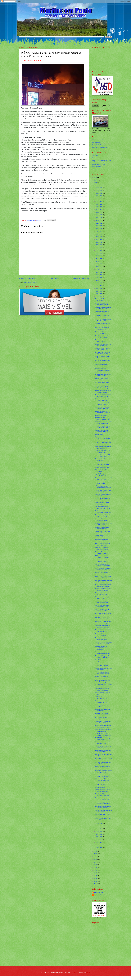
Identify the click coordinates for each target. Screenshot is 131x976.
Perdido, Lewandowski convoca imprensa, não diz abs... (103, 589)
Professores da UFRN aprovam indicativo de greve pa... (103, 622)
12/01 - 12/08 (99, 196)
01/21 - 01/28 (99, 842)
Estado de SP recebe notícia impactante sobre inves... (102, 540)
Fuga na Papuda (99, 434)
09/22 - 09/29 (99, 223)
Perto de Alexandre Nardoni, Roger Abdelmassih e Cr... (102, 303)
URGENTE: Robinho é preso (102, 467)
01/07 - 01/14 (99, 848)
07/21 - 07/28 (99, 247)
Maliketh (76, 972)
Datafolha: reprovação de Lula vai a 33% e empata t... (102, 515)
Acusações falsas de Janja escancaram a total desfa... (102, 430)
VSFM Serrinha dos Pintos (98, 140)
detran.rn (94, 169)
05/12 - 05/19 (99, 275)
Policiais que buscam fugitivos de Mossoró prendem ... (103, 597)
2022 (95, 854)
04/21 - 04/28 (99, 283)
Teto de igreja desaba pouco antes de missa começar (103, 810)
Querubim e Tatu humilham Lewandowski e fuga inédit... (103, 714)
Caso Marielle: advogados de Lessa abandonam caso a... (102, 601)
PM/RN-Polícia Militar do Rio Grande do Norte (101, 161)
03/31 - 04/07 (99, 291)
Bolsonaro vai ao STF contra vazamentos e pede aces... (102, 664)
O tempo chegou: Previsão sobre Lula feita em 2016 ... (103, 722)
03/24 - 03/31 (99, 294)
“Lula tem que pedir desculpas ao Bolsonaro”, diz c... (103, 491)
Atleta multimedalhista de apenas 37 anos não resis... (103, 783)
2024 (95, 183)
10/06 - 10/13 (99, 217)
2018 (95, 865)
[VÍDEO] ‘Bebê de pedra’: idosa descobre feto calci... (103, 763)
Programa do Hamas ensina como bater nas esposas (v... (103, 523)
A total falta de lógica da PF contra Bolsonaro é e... (102, 403)
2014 (95, 876)
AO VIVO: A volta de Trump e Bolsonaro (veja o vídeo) (102, 605)
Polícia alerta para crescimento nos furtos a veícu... (102, 767)
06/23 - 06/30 (99, 258)
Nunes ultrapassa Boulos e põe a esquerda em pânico (103, 730)
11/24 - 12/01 (99, 198)
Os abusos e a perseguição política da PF (101, 536)
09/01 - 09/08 (99, 231)
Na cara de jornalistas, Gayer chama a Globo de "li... (102, 701)
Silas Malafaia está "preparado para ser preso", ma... (102, 544)
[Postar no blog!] (49, 220)
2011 (95, 884)
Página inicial (54, 278)
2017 (95, 867)
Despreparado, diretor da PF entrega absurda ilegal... (102, 718)
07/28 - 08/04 (99, 245)
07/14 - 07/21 (99, 250)
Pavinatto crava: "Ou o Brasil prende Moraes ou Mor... (102, 353)
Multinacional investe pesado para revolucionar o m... (102, 532)
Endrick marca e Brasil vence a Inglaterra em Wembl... (102, 340)
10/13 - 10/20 (99, 215)
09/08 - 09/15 (99, 228)
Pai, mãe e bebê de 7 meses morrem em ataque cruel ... (102, 794)
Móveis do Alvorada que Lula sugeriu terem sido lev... (102, 638)
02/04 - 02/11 (99, 837)
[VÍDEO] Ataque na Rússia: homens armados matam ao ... (103, 383)
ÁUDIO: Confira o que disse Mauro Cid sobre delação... (102, 387)
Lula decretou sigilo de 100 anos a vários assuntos (103, 482)
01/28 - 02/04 (99, 839)
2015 (95, 873)
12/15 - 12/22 (99, 190)
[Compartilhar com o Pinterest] (55, 220)
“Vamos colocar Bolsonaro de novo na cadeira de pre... (102, 426)
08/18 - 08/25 (99, 237)
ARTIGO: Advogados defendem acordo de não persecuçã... (103, 775)
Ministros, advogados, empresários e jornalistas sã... (103, 802)
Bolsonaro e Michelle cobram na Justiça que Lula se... (103, 299)
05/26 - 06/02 (99, 269)
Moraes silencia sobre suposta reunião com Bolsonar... (102, 312)
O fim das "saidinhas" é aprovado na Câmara (103, 470)
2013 (95, 878)
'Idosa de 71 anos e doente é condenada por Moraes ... (102, 407)
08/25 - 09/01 (99, 234)
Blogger (88, 972)
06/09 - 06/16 (99, 264)
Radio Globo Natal (97, 142)
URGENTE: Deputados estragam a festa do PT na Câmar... (103, 585)
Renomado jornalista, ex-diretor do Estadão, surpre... (103, 614)
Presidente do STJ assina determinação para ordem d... (103, 511)
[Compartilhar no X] (51, 220)
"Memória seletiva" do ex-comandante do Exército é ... (102, 779)
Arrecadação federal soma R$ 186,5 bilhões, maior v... (102, 455)
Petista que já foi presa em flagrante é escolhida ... (101, 593)
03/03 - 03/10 (99, 826)
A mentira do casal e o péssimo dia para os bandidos (102, 348)
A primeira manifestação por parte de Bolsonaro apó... (102, 689)
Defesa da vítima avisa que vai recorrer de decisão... (102, 634)
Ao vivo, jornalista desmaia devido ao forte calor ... (102, 609)
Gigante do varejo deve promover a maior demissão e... (102, 438)
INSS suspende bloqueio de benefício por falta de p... (102, 556)
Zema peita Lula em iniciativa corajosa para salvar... (102, 361)
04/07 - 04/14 (99, 288)
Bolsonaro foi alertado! (101, 415)
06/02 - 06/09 (99, 267)
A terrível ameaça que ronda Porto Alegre (102, 503)
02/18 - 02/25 (99, 831)
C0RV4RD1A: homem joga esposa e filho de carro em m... (103, 815)
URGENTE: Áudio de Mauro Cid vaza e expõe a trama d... (103, 422)
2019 (95, 862)
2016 (95, 870)
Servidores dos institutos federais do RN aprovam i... (103, 771)
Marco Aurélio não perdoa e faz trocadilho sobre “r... (103, 819)
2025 (95, 180)
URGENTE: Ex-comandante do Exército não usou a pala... (103, 726)
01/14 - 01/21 (99, 845)
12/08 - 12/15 (99, 193)
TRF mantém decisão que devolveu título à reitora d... (102, 507)
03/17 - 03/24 (99, 296)
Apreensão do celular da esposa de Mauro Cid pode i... (103, 307)
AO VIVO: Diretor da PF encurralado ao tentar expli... (103, 734)
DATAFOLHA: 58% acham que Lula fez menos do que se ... (103, 418)
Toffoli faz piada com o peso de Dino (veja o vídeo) (103, 451)
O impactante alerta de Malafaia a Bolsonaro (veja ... (103, 668)
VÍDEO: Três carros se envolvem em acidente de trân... (103, 630)
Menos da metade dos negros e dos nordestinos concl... (102, 365)
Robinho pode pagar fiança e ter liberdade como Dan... (103, 344)
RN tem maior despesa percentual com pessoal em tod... (103, 759)
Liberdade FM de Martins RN (99, 147)
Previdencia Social (97, 166)
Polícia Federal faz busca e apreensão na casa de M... (102, 379)
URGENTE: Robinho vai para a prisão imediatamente (103, 577)
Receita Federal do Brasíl (98, 164)
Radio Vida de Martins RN (98, 145)
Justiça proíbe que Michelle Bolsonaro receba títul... (102, 328)
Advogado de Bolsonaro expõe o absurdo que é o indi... (103, 677)
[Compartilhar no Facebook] (53, 220)
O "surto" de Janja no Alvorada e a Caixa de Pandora (103, 443)
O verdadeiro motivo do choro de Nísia (103, 660)
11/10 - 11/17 (99, 204)
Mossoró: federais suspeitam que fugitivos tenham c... (103, 495)
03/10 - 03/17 (99, 823)
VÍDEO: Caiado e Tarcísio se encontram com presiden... (102, 673)
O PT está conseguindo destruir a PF (103, 357)
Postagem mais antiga (81, 278)
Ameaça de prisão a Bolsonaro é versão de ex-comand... (103, 790)
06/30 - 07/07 (99, 256)
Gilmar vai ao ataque (100, 787)
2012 (95, 881)
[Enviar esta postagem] (44, 220)
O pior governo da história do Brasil (102, 693)
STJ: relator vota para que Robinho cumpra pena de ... (102, 652)
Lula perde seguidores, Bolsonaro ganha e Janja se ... (103, 581)
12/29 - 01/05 (99, 185)
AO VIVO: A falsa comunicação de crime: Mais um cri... (103, 568)
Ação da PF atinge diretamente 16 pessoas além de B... (102, 474)
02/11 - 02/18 (99, 834)
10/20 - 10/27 (99, 212)
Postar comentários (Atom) (30, 282)
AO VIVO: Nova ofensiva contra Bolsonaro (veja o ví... (103, 697)
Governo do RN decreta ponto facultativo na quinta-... (102, 324)
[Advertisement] (103, 952)
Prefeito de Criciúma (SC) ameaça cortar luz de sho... (102, 463)
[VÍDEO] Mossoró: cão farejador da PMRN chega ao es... (103, 685)
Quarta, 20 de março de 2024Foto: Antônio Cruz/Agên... (101, 647)
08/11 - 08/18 (99, 239)
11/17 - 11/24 (99, 201)
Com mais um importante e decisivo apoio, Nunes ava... (102, 527)
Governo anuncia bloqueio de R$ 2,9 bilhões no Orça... (103, 374)
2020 (95, 859)
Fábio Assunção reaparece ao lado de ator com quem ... (102, 681)
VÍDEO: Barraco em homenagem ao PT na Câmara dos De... (103, 642)
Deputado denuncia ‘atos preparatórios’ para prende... (102, 411)
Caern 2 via (95, 155)
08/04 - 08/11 (99, 242)
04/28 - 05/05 (99, 280)
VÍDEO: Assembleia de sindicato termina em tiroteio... (103, 746)
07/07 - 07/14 (99, 253)
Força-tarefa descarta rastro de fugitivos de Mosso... (102, 742)
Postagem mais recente (27, 278)
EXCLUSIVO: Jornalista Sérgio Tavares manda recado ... (103, 738)
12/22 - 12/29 (99, 188)
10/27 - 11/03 (99, 209)
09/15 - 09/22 (99, 226)
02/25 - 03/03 (99, 828)
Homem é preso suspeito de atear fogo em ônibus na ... (103, 391)
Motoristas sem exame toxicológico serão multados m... (103, 370)
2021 (95, 856)
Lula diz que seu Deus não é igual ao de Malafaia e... (103, 755)
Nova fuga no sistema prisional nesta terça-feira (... (103, 709)
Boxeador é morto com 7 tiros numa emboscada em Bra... (102, 798)
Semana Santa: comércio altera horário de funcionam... (103, 399)
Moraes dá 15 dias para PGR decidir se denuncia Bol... (102, 656)
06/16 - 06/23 (99, 261)
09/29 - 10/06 (99, 220)
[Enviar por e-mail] (48, 220)
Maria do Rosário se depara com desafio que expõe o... (103, 447)
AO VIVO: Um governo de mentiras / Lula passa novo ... (103, 564)
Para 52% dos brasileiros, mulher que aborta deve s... (103, 332)
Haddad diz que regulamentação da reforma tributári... (103, 750)
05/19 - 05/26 (99, 272)
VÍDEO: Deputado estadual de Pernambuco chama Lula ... (102, 499)
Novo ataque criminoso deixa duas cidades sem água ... (102, 626)
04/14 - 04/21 (99, 286)
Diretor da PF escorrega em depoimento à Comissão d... (102, 552)
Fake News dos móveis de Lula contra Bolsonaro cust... (102, 560)
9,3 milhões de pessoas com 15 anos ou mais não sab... (102, 316)
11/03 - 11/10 (99, 207)
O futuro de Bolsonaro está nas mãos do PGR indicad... (102, 519)
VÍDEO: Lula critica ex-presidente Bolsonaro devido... (103, 486)
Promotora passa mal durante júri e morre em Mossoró (103, 478)
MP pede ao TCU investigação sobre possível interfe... (102, 548)
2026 (95, 177)
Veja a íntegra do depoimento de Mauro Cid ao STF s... (103, 320)
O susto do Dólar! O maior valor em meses (103, 573)
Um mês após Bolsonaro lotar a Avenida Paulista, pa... (103, 336)
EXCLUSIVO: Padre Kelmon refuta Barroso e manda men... (103, 618)
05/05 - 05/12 (99, 277)
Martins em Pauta (98, 892)
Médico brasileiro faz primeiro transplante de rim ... (102, 459)
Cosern (94, 158)
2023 (95, 851)
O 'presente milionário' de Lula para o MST (102, 705)
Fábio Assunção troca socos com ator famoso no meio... (103, 806)
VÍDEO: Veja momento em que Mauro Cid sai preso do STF (103, 395)
